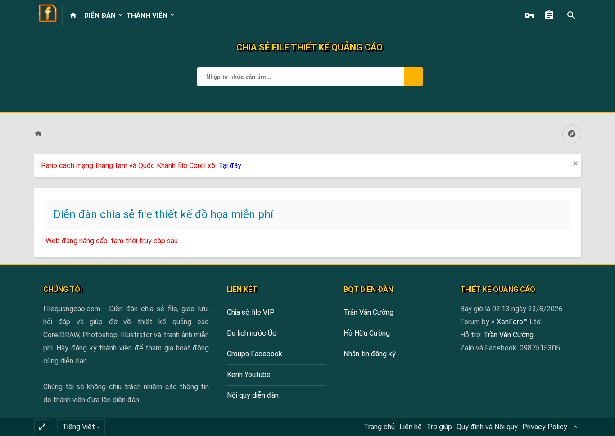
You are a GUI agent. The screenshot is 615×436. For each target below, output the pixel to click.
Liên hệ (410, 426)
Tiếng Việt (78, 426)
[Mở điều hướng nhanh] (571, 133)
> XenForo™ (510, 322)
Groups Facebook (254, 354)
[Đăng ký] (551, 15)
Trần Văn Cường (368, 312)
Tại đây (229, 165)
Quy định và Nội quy (487, 426)
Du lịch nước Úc (251, 333)
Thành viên (146, 15)
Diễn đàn (100, 15)
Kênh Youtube (249, 374)
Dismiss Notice (575, 163)
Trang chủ (379, 426)
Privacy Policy (544, 426)
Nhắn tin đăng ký (370, 354)
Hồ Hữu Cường (367, 333)
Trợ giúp (439, 426)
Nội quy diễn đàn (253, 395)
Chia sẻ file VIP (251, 312)
